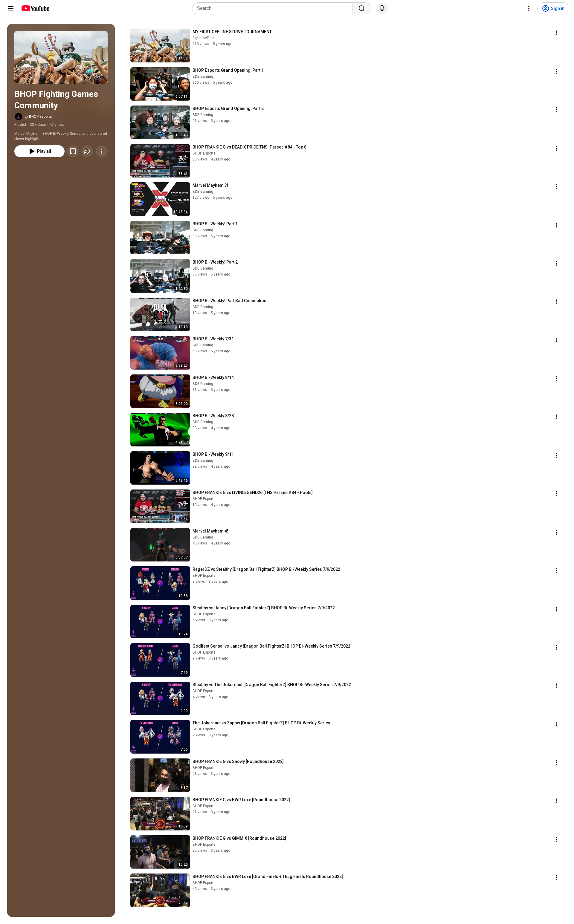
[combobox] (274, 8)
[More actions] (102, 151)
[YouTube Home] (35, 8)
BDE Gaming (203, 76)
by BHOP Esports (38, 116)
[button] (61, 57)
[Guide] (10, 8)
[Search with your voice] (382, 8)
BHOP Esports (204, 153)
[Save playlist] (73, 151)
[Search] (361, 8)
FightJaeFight (204, 38)
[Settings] (528, 8)
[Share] (87, 151)
